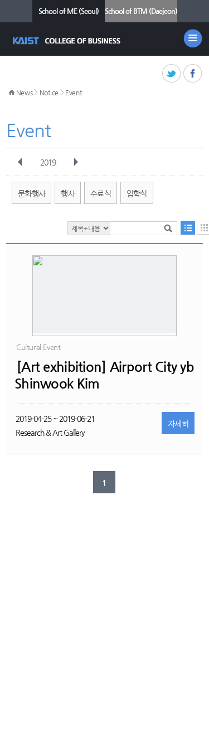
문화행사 (31, 193)
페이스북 (193, 74)
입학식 (137, 193)
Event (73, 92)
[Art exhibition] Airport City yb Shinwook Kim (104, 375)
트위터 (172, 74)
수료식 (100, 193)
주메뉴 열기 (193, 38)
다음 (76, 162)
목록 (188, 228)
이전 (20, 162)
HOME (11, 92)
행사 (68, 193)
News (24, 92)
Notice (49, 92)
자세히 (178, 423)
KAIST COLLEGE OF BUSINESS (68, 41)
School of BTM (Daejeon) (141, 11)
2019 (48, 162)
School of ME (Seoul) (68, 11)
